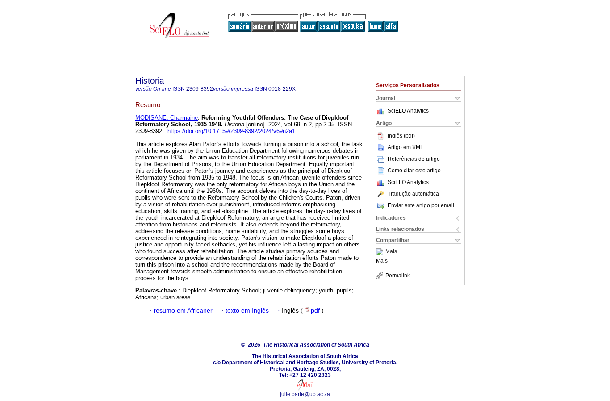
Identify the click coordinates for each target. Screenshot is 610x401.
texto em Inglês (247, 310)
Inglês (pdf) (401, 136)
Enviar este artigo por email (421, 205)
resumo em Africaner (183, 310)
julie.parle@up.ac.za (305, 394)
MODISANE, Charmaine (166, 117)
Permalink (397, 275)
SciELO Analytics (408, 111)
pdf (316, 310)
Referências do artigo (414, 159)
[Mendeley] (380, 252)
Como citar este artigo (414, 170)
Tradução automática (413, 194)
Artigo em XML (405, 147)
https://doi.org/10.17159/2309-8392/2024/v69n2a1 (231, 131)
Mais (391, 252)
